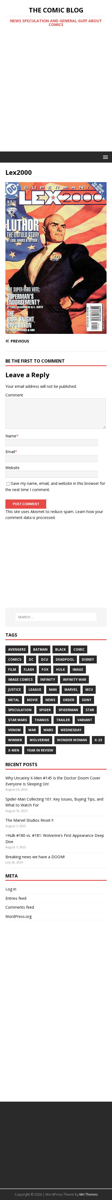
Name (10, 435)
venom (14, 730)
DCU (44, 659)
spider (45, 710)
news (50, 700)
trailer (63, 720)
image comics (20, 679)
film (12, 669)
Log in (10, 889)
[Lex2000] (56, 330)
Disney (88, 659)
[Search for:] (56, 617)
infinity (47, 679)
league (35, 689)
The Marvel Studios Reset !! (29, 820)
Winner (15, 740)
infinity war (74, 679)
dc (31, 659)
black (60, 649)
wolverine (39, 740)
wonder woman (72, 740)
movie (32, 700)
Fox (45, 669)
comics (14, 659)
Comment (14, 395)
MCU (89, 689)
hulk (60, 669)
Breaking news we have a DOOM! (35, 856)
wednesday (71, 730)
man (53, 689)
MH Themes (88, 1194)
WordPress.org (18, 916)
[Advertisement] (56, 93)
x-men (13, 750)
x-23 (98, 740)
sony (86, 700)
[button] (104, 157)
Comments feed (19, 907)
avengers (17, 649)
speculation (20, 710)
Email (10, 451)
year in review (40, 750)
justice (14, 689)
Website (12, 467)
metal (13, 700)
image (78, 669)
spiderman (68, 710)
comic (79, 649)
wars (48, 730)
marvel (71, 689)
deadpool (65, 659)
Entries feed (15, 898)
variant (84, 720)
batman (40, 649)
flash (29, 669)
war (32, 730)
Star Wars (17, 720)
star (90, 710)
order (68, 700)
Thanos (42, 720)
